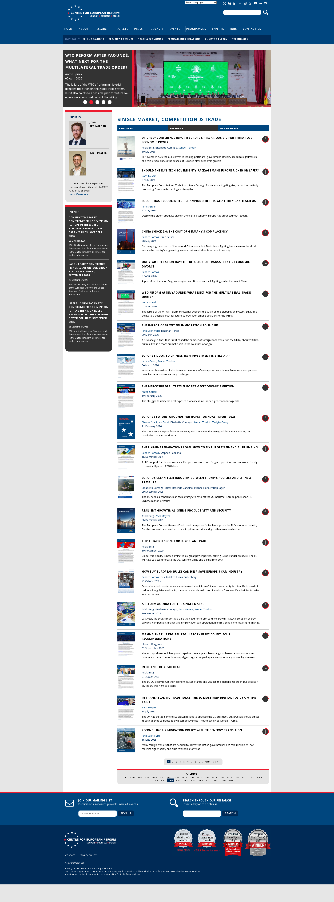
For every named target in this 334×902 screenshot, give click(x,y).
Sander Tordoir (187, 147)
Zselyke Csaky (220, 422)
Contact (70, 855)
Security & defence (121, 39)
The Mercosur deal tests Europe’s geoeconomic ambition (93, 61)
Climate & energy (216, 39)
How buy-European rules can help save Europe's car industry (192, 571)
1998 (230, 780)
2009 (259, 777)
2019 (184, 777)
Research (102, 28)
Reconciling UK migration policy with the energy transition (192, 730)
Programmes (196, 28)
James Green (149, 206)
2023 (154, 777)
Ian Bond (163, 422)
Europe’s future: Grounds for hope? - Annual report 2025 (188, 417)
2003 (193, 780)
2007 (163, 780)
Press (138, 28)
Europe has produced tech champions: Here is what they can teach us (199, 201)
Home (68, 28)
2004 (185, 780)
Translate (201, 5)
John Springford (151, 330)
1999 (223, 780)
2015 (214, 777)
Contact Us (252, 28)
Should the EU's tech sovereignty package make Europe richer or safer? (200, 170)
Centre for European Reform (93, 13)
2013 (229, 777)
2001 (208, 780)
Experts (218, 28)
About (84, 28)
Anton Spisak (73, 74)
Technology (240, 39)
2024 (147, 777)
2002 (200, 780)
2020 (176, 777)
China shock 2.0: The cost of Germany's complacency (185, 231)
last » (215, 761)
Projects (121, 28)
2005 (178, 780)
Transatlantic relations (184, 39)
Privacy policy (88, 855)
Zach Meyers (98, 152)
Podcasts (156, 28)
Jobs (233, 28)
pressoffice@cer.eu (79, 194)
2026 (132, 777)
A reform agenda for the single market (174, 604)
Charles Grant (149, 422)
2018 (191, 777)
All (126, 777)
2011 (244, 777)
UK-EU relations (93, 39)
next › (207, 761)
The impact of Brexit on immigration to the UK (180, 325)
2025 (139, 777)
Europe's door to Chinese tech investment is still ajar (186, 356)
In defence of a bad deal (161, 667)
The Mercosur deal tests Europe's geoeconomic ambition (188, 386)
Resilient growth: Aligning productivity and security (186, 510)
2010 (251, 777)
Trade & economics (150, 39)
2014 (221, 777)
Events (175, 28)
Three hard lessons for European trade (174, 541)
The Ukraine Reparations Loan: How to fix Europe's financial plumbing (200, 447)
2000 (215, 780)
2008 (155, 780)
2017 (199, 777)
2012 (236, 777)
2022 (162, 777)
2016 (206, 777)
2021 (169, 777)
